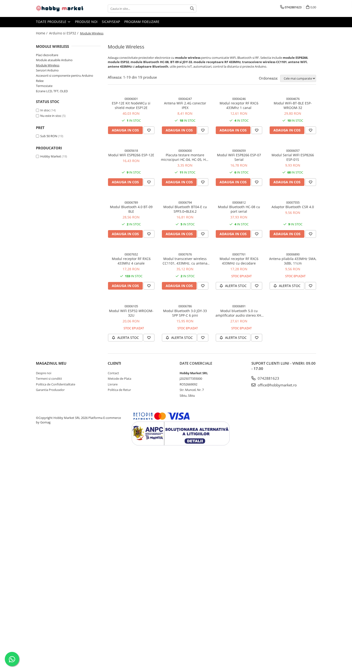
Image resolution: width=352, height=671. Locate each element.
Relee (40, 81)
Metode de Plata (119, 378)
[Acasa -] (60, 8)
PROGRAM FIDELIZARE (141, 21)
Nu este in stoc (50, 116)
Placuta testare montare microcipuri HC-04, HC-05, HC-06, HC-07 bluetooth (185, 157)
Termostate (44, 86)
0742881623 (268, 378)
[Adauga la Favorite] (148, 130)
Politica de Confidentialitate (55, 384)
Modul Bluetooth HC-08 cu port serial (239, 209)
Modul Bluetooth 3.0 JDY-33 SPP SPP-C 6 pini (185, 313)
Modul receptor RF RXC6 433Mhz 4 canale (131, 260)
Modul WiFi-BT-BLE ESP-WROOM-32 (293, 105)
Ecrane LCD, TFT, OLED (52, 91)
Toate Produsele (51, 21)
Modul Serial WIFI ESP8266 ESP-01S (293, 157)
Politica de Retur (119, 390)
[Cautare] (192, 8)
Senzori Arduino (47, 70)
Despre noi (43, 373)
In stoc (45, 110)
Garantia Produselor (50, 390)
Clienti (114, 363)
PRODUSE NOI (86, 21)
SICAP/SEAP (111, 21)
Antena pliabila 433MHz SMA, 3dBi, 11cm (293, 260)
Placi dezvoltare (47, 55)
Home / (42, 33)
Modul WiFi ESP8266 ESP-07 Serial (239, 157)
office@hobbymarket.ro (277, 385)
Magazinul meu (51, 363)
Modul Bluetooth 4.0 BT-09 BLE (131, 209)
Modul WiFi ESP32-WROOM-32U (131, 313)
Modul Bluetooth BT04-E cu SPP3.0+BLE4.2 (185, 209)
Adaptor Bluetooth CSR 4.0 (293, 207)
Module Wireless (47, 65)
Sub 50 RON (48, 136)
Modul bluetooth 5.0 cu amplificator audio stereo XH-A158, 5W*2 (239, 313)
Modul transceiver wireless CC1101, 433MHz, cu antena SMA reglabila (185, 260)
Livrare (113, 384)
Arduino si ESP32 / (64, 33)
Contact (113, 373)
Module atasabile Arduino (54, 60)
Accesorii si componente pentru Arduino (64, 75)
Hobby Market (50, 156)
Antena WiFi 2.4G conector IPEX (185, 105)
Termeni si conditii (49, 378)
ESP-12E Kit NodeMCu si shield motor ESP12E (131, 105)
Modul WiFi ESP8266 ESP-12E (131, 155)
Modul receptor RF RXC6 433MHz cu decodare (239, 260)
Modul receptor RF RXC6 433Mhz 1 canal (239, 105)
